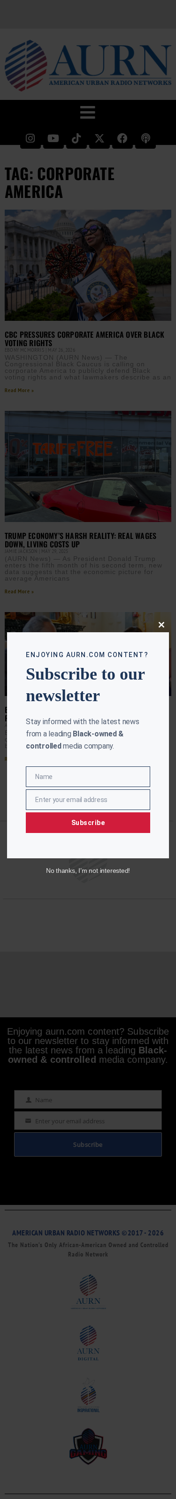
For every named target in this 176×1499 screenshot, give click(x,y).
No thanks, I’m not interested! (88, 870)
